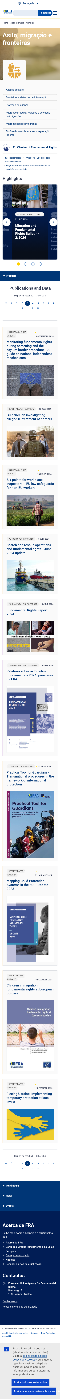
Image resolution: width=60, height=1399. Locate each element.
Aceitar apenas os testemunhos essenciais (35, 1391)
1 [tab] (18, 264)
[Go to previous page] (11, 303)
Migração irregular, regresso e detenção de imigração (28, 114)
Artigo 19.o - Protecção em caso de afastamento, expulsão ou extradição (28, 167)
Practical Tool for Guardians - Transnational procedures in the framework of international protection (30, 778)
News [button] (9, 1195)
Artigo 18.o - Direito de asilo (38, 158)
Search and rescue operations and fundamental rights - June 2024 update (29, 549)
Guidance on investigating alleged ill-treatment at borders (29, 417)
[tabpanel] (30, 222)
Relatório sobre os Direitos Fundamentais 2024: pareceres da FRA (30, 675)
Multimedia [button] (12, 1185)
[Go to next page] (32, 308)
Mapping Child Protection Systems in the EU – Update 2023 (27, 885)
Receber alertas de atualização (23, 1264)
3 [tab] (33, 264)
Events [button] (10, 1205)
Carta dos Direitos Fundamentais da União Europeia (30, 1249)
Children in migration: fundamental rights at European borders (30, 989)
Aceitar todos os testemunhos (30, 1382)
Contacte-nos (10, 1301)
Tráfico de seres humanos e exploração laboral (28, 133)
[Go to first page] (6, 303)
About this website (10, 1333)
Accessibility (7, 1336)
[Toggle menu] (54, 13)
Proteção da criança (17, 105)
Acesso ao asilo (15, 89)
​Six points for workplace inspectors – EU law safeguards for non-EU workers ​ (30, 484)
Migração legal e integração (21, 123)
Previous (7, 222)
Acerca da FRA (14, 1242)
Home (5, 23)
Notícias (10, 1259)
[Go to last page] (38, 308)
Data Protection (48, 1333)
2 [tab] (25, 264)
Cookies (34, 1333)
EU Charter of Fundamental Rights (35, 147)
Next (53, 222)
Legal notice (23, 1333)
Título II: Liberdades (12, 158)
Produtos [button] (11, 275)
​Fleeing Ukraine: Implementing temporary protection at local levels (29, 1098)
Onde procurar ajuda (17, 1255)
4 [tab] (40, 264)
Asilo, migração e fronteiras (22, 23)
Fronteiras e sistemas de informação (26, 97)
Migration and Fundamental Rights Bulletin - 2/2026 (27, 232)
